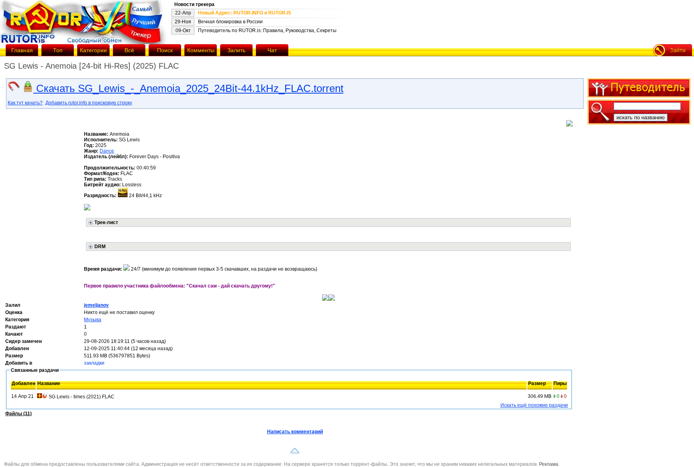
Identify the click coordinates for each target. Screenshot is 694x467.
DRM (100, 246)
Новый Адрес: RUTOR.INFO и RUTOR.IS (244, 13)
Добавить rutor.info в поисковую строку (88, 103)
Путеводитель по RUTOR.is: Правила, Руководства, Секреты (267, 30)
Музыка (92, 319)
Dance (107, 151)
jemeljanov (96, 305)
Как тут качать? (25, 103)
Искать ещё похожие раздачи (534, 405)
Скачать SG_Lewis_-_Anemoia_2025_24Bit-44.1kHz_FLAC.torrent (188, 88)
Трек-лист (106, 222)
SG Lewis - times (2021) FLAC (81, 397)
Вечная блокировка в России (230, 21)
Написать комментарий (295, 431)
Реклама (548, 464)
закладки (94, 363)
